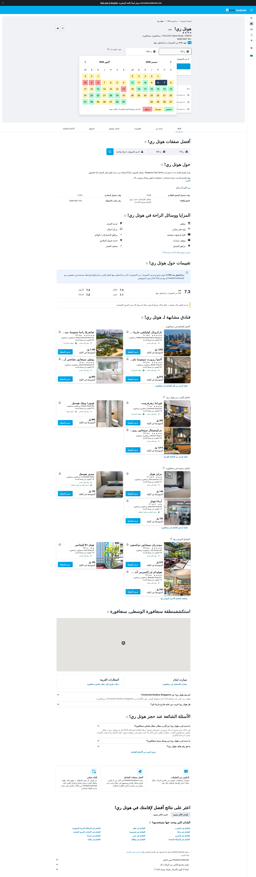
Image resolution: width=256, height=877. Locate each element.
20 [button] (171, 95)
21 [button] (164, 95)
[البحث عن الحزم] (251, 35)
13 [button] (171, 88)
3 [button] (145, 76)
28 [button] (164, 101)
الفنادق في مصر (139, 835)
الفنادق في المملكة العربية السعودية (86, 828)
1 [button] (158, 76)
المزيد (188, 180)
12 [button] (132, 82)
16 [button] (151, 88)
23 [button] (151, 95)
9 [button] (151, 82)
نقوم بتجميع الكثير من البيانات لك (174, 864)
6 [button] (170, 82)
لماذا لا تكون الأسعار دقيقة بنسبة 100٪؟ (171, 869)
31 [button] (85, 101)
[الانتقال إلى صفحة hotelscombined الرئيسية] (236, 10)
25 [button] (139, 95)
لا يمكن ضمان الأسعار (133, 852)
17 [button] (145, 88)
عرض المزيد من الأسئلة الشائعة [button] (143, 752)
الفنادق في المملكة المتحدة (179, 839)
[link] (171, 385)
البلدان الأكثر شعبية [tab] (180, 814)
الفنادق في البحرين (182, 835)
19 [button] (132, 88)
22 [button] (158, 95)
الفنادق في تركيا (183, 831)
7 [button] (164, 82)
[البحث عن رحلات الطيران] (251, 18)
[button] (3, 3)
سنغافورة (174, 21)
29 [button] (158, 101)
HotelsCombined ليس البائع (176, 859)
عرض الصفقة (133, 351)
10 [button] (145, 82)
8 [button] (158, 82)
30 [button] (151, 101)
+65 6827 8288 (184, 38)
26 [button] (132, 95)
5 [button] (132, 76)
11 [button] (139, 82)
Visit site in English (109, 3)
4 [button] (138, 76)
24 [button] (145, 95)
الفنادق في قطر (139, 828)
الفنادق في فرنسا (94, 835)
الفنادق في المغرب (182, 828)
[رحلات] (251, 48)
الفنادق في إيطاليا (138, 839)
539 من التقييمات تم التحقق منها (168, 42)
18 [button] (139, 88)
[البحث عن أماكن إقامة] (251, 23)
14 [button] (164, 88)
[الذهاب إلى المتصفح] (251, 40)
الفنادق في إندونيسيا (137, 831)
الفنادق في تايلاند (94, 839)
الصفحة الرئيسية (186, 21)
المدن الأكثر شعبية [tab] (160, 814)
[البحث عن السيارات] (251, 29)
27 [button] (171, 101)
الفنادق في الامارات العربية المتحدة (87, 831)
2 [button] (151, 76)
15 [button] (158, 88)
